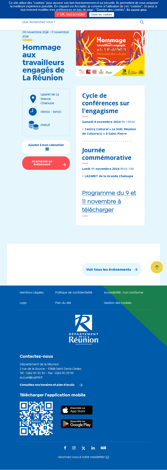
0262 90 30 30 (35, 373)
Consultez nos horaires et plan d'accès (47, 385)
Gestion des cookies (117, 303)
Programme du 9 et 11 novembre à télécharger (109, 202)
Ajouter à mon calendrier (46, 145)
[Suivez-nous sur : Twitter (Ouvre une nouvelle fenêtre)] (83, 448)
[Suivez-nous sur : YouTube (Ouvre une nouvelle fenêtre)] (103, 448)
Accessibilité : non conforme (123, 292)
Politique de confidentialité (73, 292)
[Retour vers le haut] (157, 267)
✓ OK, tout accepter (71, 14)
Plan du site (63, 303)
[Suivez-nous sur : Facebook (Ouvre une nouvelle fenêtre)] (65, 448)
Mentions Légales (32, 292)
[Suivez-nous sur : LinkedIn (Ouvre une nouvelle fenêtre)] (93, 448)
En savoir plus (137, 9)
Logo (23, 303)
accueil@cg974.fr (31, 377)
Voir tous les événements (108, 269)
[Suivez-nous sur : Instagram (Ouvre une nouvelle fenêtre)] (74, 448)
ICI (107, 457)
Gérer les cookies (101, 14)
